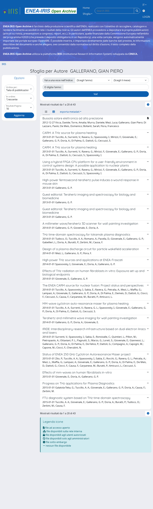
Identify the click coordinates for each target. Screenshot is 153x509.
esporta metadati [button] (69, 111)
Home (86, 7)
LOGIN (146, 16)
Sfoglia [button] (87, 13)
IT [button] (144, 4)
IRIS (4, 64)
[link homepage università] (50, 10)
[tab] (46, 112)
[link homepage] (11, 10)
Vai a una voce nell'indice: (58, 80)
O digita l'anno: (52, 87)
